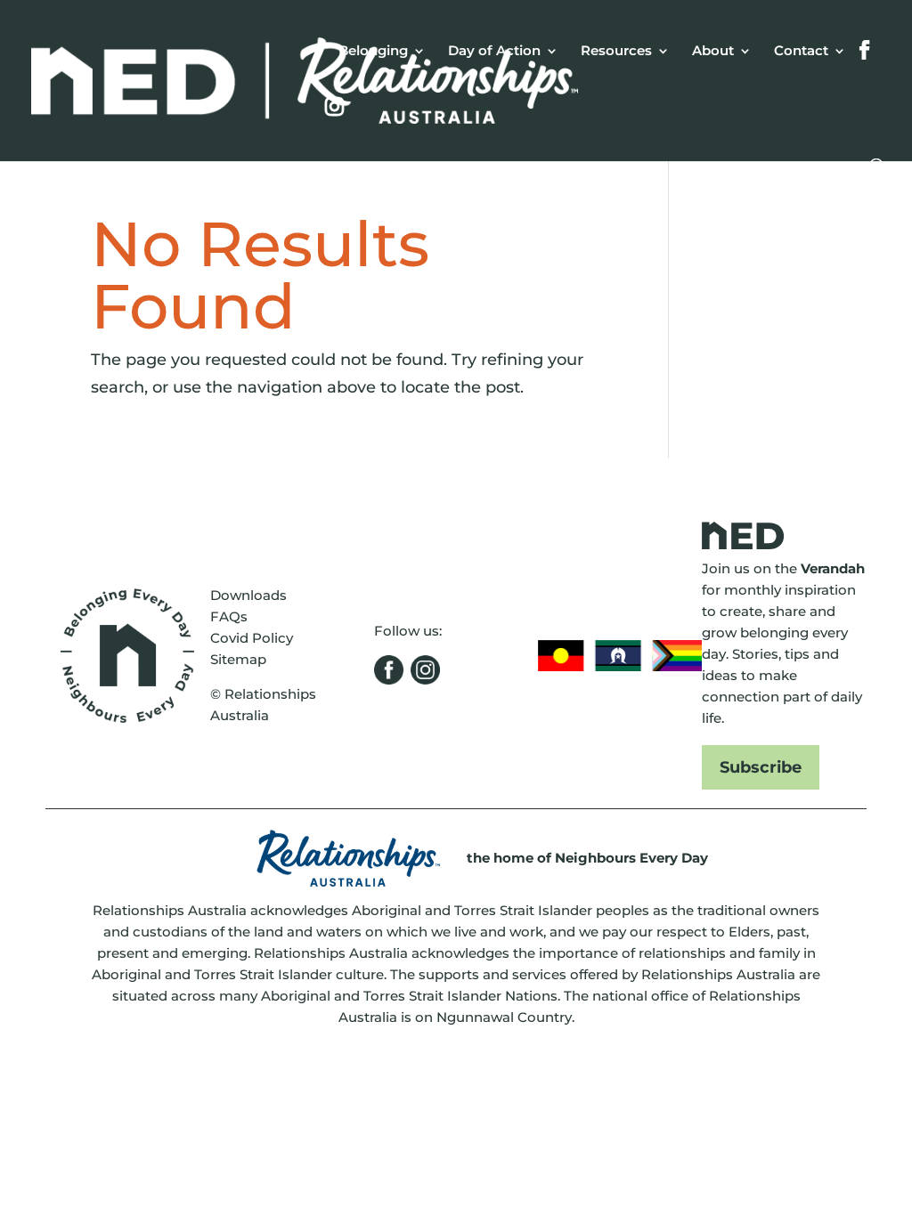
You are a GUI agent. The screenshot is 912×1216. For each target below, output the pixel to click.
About (713, 52)
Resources (616, 52)
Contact (801, 52)
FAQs (229, 616)
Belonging (373, 52)
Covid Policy (251, 637)
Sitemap (238, 659)
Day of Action (494, 52)
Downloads (248, 595)
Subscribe (761, 767)
